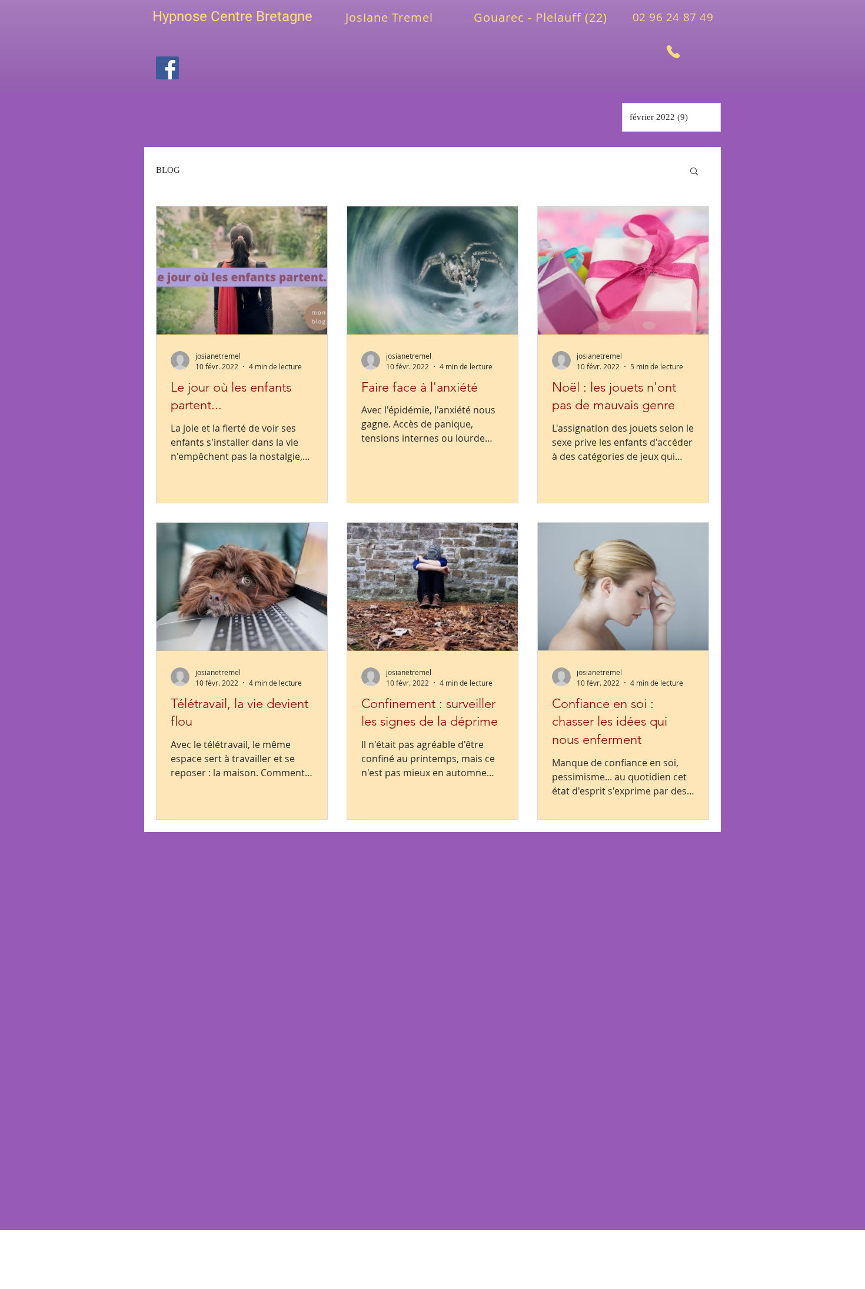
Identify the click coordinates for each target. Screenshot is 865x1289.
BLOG (168, 170)
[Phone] (673, 51)
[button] (694, 172)
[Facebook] (167, 67)
